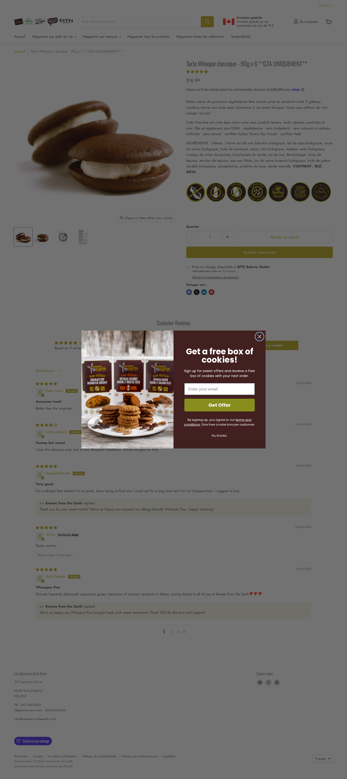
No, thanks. (219, 436)
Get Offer (219, 405)
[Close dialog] (259, 336)
